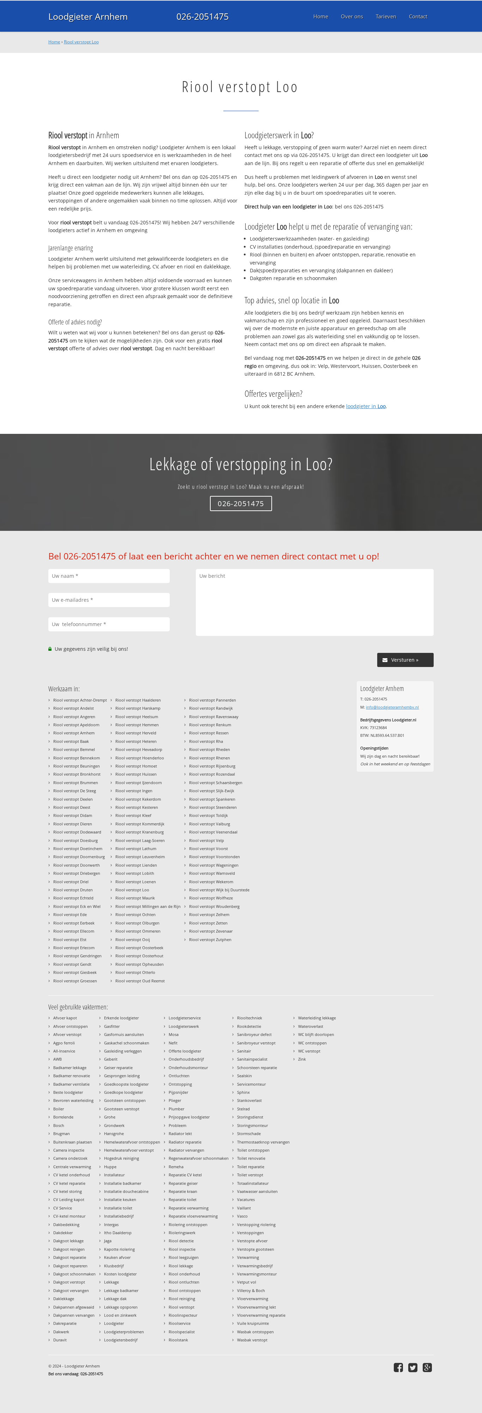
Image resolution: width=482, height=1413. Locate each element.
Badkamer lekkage (69, 1067)
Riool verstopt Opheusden (139, 964)
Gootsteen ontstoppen (125, 1100)
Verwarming (248, 1257)
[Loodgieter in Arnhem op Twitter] (413, 1367)
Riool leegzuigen (184, 1257)
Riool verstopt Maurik (135, 897)
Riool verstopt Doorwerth (76, 865)
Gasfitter (112, 1026)
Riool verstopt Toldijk (208, 815)
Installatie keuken (120, 1199)
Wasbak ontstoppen (255, 1331)
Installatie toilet (118, 1208)
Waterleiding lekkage (317, 1017)
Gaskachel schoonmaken (126, 1042)
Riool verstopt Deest (71, 807)
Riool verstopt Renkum (210, 724)
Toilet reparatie (250, 1166)
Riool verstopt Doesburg (75, 840)
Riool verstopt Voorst (208, 848)
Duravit (60, 1339)
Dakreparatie (65, 1323)
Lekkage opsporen (121, 1307)
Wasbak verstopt (252, 1339)
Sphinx (243, 1092)
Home (54, 42)
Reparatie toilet (183, 1199)
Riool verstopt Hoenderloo (139, 757)
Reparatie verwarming (189, 1208)
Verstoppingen (250, 1232)
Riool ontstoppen (185, 1290)
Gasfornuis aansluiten (124, 1034)
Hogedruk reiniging (121, 1158)
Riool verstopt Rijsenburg (212, 766)
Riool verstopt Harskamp (138, 708)
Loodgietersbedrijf (121, 1339)
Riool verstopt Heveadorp (138, 749)
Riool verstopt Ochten (135, 914)
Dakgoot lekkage (68, 1240)
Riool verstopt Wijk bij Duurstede (219, 889)
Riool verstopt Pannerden (212, 700)
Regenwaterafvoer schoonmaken (199, 1158)
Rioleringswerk (182, 1232)
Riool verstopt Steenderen (213, 807)
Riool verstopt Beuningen (76, 766)
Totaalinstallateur (253, 1183)
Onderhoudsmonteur (188, 1067)
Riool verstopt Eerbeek (74, 923)
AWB (57, 1059)
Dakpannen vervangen (74, 1315)
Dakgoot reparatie (69, 1257)
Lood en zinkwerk (120, 1315)
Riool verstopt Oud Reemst (140, 980)
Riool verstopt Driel (71, 881)
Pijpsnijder (178, 1092)
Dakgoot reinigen (69, 1249)
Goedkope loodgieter (123, 1092)
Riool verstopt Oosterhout (139, 955)
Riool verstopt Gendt (72, 964)
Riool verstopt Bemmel (74, 749)
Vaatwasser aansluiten (257, 1191)
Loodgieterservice (185, 1017)
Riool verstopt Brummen (75, 782)
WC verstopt (309, 1051)
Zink (302, 1059)
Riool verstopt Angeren (74, 716)
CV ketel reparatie (69, 1183)
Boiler (58, 1108)
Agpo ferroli (64, 1042)
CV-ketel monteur (69, 1216)
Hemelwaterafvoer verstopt (129, 1150)
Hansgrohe (114, 1133)
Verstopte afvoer (252, 1240)
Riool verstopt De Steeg (74, 790)
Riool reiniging (182, 1298)
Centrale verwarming (72, 1166)
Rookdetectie (249, 1026)
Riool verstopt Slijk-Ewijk (211, 790)
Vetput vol (246, 1282)
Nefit (173, 1042)
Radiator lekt (180, 1133)
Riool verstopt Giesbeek (75, 972)
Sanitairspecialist (252, 1059)
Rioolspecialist (182, 1331)
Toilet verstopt (250, 1174)
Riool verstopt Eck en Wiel (77, 906)
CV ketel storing (67, 1191)
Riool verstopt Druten (73, 889)
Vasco (242, 1216)
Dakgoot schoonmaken (74, 1273)
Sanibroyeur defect (254, 1034)
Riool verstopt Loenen (135, 881)
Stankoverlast (249, 1100)
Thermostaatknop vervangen (263, 1142)
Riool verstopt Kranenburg (139, 832)
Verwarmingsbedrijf (255, 1265)
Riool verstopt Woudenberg (214, 906)
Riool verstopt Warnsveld (212, 873)
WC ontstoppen (312, 1042)
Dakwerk (61, 1331)
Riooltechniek (249, 1017)
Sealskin (244, 1075)
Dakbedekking (66, 1224)
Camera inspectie (68, 1150)
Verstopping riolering (256, 1224)
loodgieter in (366, 406)
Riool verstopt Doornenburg (79, 856)
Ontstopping (180, 1084)
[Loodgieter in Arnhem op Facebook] (399, 1367)
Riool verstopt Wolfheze (211, 897)
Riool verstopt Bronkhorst (77, 774)
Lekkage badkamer (121, 1290)
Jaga (108, 1240)
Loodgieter (114, 1323)
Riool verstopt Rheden (209, 749)
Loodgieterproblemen (124, 1331)
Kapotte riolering (119, 1249)
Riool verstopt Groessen (75, 980)
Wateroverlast (310, 1026)
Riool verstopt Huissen (136, 774)
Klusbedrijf (114, 1265)
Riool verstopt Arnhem (74, 732)
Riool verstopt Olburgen (137, 923)
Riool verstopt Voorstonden (214, 856)
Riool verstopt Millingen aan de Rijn (148, 906)
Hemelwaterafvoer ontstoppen (132, 1142)
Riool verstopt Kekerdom (138, 799)
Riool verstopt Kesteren (136, 807)
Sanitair (244, 1051)
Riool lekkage (181, 1265)
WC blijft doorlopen (316, 1034)
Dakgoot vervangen (71, 1290)
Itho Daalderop (118, 1232)
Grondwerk (114, 1125)
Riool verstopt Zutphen (210, 939)
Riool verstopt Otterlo (135, 972)
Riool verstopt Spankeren (212, 799)
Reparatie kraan (183, 1191)
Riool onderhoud (184, 1273)
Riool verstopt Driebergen (76, 873)
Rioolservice (180, 1323)
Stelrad (243, 1108)
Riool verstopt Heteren (136, 741)
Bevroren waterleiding (73, 1100)
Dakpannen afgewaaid (73, 1307)
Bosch (58, 1125)
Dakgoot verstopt (69, 1282)
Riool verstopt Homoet (136, 766)
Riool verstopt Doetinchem (77, 848)
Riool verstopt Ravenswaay (214, 716)
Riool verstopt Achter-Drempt (80, 700)
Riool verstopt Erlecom (74, 947)
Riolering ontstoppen (188, 1224)
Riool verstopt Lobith (134, 873)
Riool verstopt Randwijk (211, 708)
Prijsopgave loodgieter (189, 1117)
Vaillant (244, 1208)
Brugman (61, 1133)
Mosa (174, 1034)
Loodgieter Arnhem (88, 16)
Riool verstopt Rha (206, 741)
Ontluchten (179, 1075)
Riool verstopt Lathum (135, 848)
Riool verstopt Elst (69, 939)
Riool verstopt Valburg (209, 823)
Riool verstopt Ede (70, 914)
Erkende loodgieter (121, 1017)
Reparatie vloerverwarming (193, 1216)
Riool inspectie (182, 1249)
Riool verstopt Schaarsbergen (215, 782)
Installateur (114, 1174)
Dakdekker (63, 1232)
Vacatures (246, 1199)
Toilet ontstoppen (253, 1150)
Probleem (177, 1125)
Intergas (111, 1224)
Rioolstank (178, 1339)
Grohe (109, 1117)
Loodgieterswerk (184, 1026)
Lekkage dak (115, 1298)
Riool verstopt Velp (206, 840)
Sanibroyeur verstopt (256, 1042)
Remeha (176, 1166)
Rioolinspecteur (183, 1315)
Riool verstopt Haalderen (138, 700)
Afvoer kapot (65, 1017)
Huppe (110, 1166)
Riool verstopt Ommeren (138, 931)
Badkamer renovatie (71, 1075)
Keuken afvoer (117, 1257)
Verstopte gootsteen (255, 1249)
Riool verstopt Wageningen (214, 865)
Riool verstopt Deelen (73, 799)
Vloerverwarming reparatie (261, 1315)
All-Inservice (64, 1051)
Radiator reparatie (185, 1142)
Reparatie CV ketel (185, 1174)
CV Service (62, 1208)
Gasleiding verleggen (123, 1051)
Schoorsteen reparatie (257, 1067)
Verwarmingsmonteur (257, 1273)
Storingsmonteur (252, 1125)
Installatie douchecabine (126, 1191)
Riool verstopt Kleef (133, 815)
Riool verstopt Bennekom (76, 757)
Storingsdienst (250, 1117)
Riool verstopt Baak (71, 741)
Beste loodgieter (68, 1092)
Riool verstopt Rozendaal (212, 774)
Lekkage (111, 1282)
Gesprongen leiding (122, 1075)
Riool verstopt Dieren (72, 823)
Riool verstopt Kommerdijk (139, 823)
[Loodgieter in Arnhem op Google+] (428, 1367)
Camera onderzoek (70, 1158)
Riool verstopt (181, 1307)
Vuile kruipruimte (253, 1323)
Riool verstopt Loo (81, 42)
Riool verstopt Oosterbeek (139, 947)
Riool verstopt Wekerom (211, 881)
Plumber (176, 1108)
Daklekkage (63, 1298)
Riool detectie (181, 1240)
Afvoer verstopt (67, 1034)
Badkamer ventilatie (71, 1084)
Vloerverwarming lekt (256, 1307)
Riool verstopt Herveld (135, 732)
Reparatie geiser (183, 1183)
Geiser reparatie (118, 1067)
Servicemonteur (251, 1084)
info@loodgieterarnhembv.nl (392, 707)
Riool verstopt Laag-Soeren (140, 840)
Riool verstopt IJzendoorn (138, 782)
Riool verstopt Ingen (133, 790)
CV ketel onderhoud (71, 1174)
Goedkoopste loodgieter (126, 1084)
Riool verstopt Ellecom (73, 931)
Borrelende (63, 1117)
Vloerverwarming (252, 1298)
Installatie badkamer (122, 1183)
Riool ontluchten (184, 1282)
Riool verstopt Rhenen (209, 757)
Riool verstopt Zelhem (209, 914)
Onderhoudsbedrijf (186, 1059)
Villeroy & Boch (251, 1290)
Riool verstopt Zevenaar (211, 931)
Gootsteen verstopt (121, 1108)
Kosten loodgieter (120, 1273)
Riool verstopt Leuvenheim (140, 856)
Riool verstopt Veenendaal (213, 832)
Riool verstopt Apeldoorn (76, 724)
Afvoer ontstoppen (70, 1026)
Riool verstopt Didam (72, 815)
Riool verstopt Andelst (73, 708)
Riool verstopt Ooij (132, 939)
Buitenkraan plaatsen (72, 1142)
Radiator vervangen (186, 1150)
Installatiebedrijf (119, 1216)
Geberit (111, 1059)
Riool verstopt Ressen (209, 732)
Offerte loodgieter (185, 1051)
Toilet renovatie (251, 1158)
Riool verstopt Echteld (73, 897)
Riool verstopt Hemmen (137, 724)
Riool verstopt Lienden (136, 865)
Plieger (175, 1100)
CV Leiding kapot (68, 1199)
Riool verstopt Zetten (208, 923)
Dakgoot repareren (70, 1265)
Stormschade (249, 1133)
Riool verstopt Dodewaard (77, 832)
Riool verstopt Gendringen (77, 955)
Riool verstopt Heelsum (136, 716)
